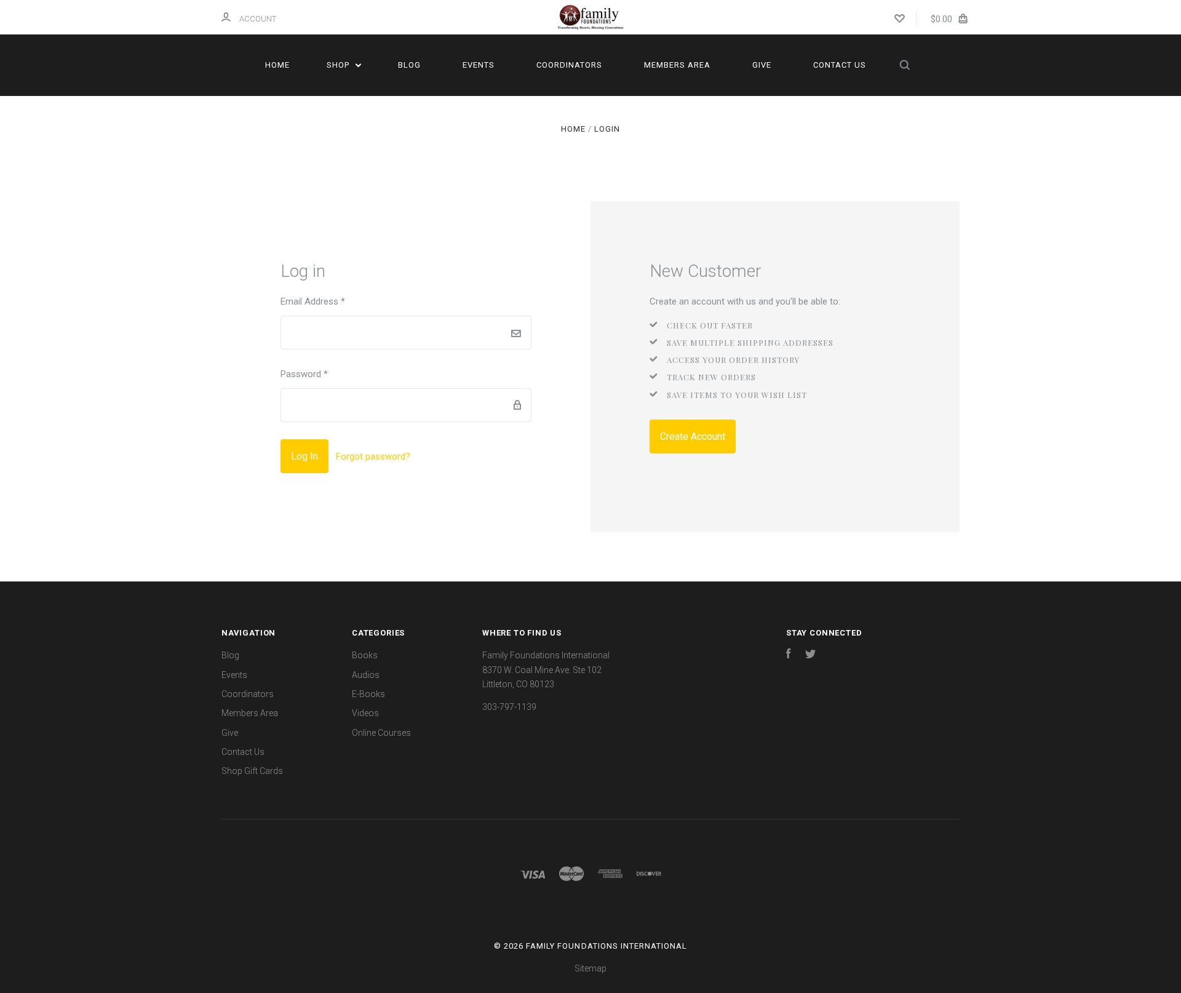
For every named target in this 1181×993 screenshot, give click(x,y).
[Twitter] (810, 655)
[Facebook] (788, 655)
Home (277, 65)
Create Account (692, 436)
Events (479, 65)
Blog (409, 65)
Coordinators (569, 65)
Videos (365, 713)
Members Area (677, 65)
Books (365, 655)
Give (761, 65)
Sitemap (590, 968)
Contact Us (839, 65)
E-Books (368, 694)
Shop (339, 65)
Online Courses (381, 733)
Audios (366, 675)
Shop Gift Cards (252, 771)
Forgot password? (373, 456)
